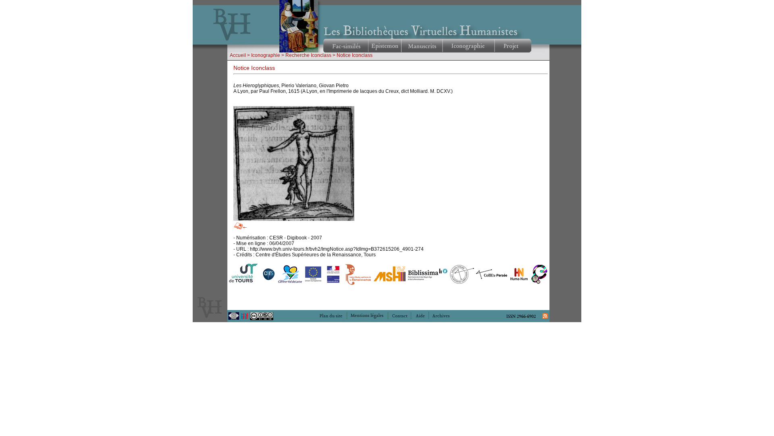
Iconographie (265, 55)
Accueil (238, 55)
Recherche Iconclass (308, 55)
